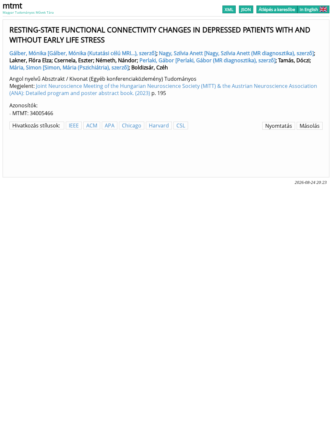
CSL (180, 125)
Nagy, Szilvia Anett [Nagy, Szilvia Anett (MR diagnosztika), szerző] (236, 53)
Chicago (131, 125)
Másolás (310, 125)
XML (229, 9)
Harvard (159, 125)
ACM (91, 125)
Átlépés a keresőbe (277, 9)
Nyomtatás (278, 125)
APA (109, 125)
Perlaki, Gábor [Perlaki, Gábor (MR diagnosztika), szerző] (207, 60)
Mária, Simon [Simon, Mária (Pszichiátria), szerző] (69, 67)
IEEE (74, 125)
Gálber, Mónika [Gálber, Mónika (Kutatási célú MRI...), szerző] (82, 53)
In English (309, 9)
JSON (246, 9)
